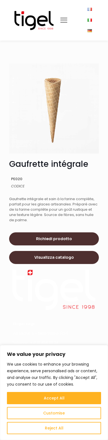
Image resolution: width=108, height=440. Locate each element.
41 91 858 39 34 (46, 342)
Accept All (54, 398)
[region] (54, 392)
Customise (54, 413)
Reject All (54, 428)
